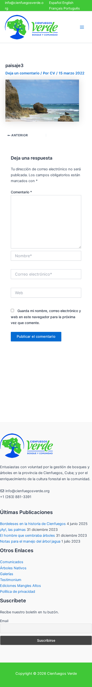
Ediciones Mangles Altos (20, 585)
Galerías (6, 574)
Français (56, 8)
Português (72, 8)
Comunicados (11, 562)
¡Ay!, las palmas (13, 529)
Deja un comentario (22, 73)
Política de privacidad (17, 591)
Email (4, 621)
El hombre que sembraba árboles (27, 535)
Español (55, 3)
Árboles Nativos (13, 568)
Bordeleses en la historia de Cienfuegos (33, 524)
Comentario (21, 192)
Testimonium (10, 580)
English (67, 3)
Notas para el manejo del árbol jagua (30, 541)
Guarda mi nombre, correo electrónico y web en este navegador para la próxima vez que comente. (46, 317)
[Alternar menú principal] (82, 27)
